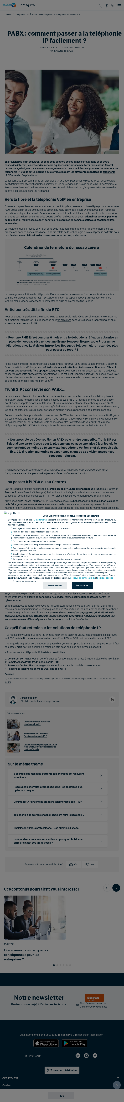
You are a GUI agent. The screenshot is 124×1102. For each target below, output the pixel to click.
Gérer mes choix (55, 585)
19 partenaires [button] (40, 519)
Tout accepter (82, 585)
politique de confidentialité (82, 577)
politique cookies (105, 577)
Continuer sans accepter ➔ (24, 581)
